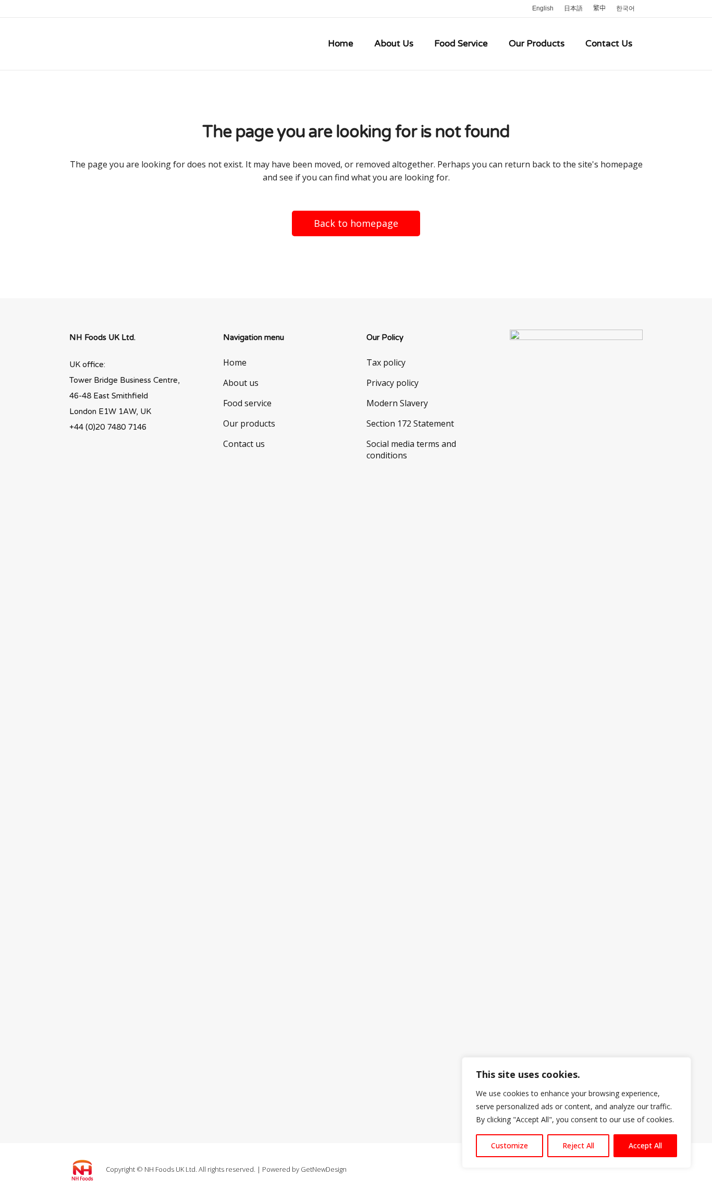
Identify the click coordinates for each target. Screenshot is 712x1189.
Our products (249, 423)
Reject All (578, 1145)
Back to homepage (356, 223)
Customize (509, 1145)
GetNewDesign (324, 1169)
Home (235, 362)
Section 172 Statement (410, 423)
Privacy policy (392, 383)
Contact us (244, 444)
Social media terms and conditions (411, 449)
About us (241, 383)
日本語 (573, 8)
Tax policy (386, 362)
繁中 (599, 8)
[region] (576, 1112)
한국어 (625, 8)
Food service (247, 403)
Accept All (645, 1145)
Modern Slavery (397, 403)
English (543, 8)
